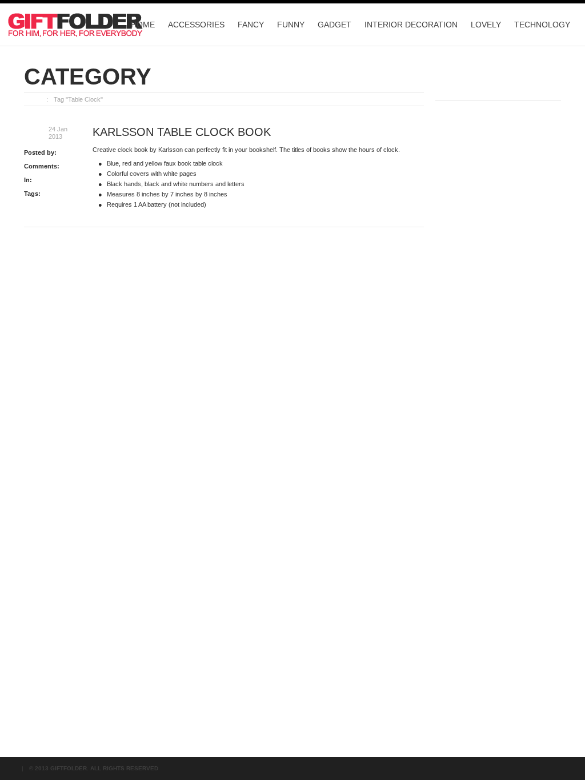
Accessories (196, 24)
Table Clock (58, 193)
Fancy (251, 24)
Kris (63, 152)
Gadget (334, 24)
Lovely (486, 24)
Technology (542, 24)
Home (143, 24)
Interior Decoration (411, 24)
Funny (290, 24)
